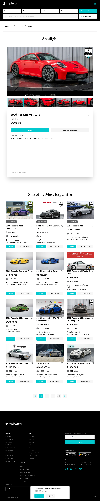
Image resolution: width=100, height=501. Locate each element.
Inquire (30, 130)
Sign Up (80, 442)
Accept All (39, 496)
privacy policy (43, 492)
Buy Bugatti (8, 442)
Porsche (28, 26)
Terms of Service (25, 482)
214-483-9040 (54, 339)
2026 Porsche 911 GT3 (26, 114)
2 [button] (47, 396)
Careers (31, 458)
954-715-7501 (24, 293)
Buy (30, 445)
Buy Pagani (8, 445)
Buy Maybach (9, 450)
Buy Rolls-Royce (10, 453)
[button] (35, 396)
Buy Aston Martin (10, 461)
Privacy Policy (24, 478)
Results (17, 26)
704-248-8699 (24, 381)
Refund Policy (33, 455)
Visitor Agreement (25, 472)
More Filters (87, 16)
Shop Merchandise (34, 453)
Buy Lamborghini (10, 439)
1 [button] (41, 396)
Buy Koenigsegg (10, 447)
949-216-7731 (54, 246)
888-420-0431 (85, 381)
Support (67, 459)
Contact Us (32, 436)
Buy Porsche (9, 458)
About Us (31, 439)
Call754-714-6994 (70, 130)
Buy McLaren (9, 455)
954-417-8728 (85, 246)
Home (6, 26)
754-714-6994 (85, 339)
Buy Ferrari (8, 436)
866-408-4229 (24, 339)
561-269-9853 (24, 246)
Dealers (31, 450)
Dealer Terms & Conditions (27, 475)
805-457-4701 (54, 381)
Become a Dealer (25, 469)
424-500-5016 (85, 293)
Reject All (51, 496)
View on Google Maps (18, 173)
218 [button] (58, 396)
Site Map (31, 442)
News (30, 447)
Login (21, 466)
